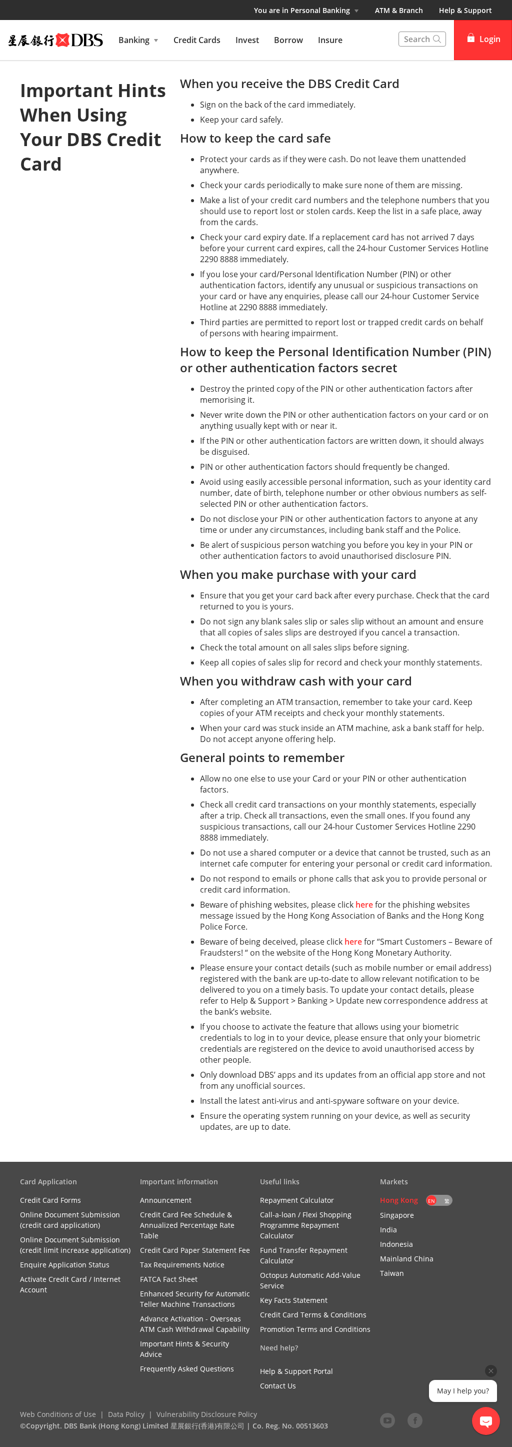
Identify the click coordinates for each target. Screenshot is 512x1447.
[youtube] (387, 1419)
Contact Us (278, 1385)
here (364, 904)
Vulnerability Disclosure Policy (206, 1414)
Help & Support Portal (296, 1371)
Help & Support (465, 10)
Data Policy (126, 1414)
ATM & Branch (399, 10)
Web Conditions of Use (58, 1414)
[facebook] (415, 1419)
